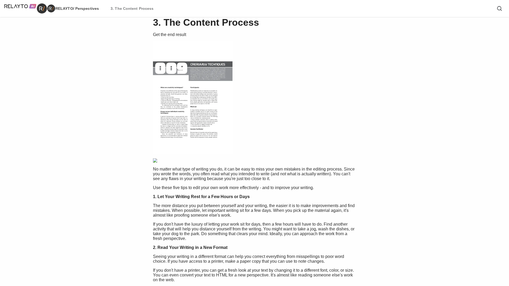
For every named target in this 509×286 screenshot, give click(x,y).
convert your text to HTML (203, 275)
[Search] (499, 8)
